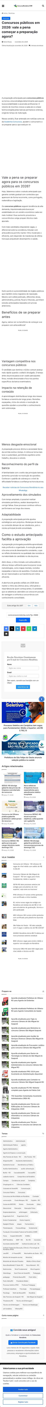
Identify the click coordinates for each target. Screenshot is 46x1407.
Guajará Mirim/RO (16, 1236)
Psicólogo (6, 1293)
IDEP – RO (19, 1240)
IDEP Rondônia (8, 1240)
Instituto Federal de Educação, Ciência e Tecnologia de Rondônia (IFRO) (21, 1248)
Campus (5, 1180)
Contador (36, 1196)
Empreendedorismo (9, 1212)
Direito (21, 1204)
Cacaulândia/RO (19, 1173)
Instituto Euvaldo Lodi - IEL (31, 1244)
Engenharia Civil (8, 1216)
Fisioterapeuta (8, 1228)
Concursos (21, 1192)
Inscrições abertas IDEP (11, 1244)
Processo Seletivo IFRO (11, 1285)
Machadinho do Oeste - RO (33, 1253)
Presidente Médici (22, 1281)
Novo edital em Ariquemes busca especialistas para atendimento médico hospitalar (32, 790)
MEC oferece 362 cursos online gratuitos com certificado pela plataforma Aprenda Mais (28, 917)
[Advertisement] (23, 73)
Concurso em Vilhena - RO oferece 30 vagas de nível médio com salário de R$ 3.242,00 (27, 866)
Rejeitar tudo (23, 1402)
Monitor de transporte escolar (12, 1257)
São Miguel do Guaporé (34, 1297)
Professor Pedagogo (28, 1285)
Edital (39, 1204)
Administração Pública (10, 1145)
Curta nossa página (10, 1315)
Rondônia (32, 1293)
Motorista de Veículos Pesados (13, 1261)
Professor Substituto (9, 1289)
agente (23, 1145)
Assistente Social (8, 1165)
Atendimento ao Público (25, 1165)
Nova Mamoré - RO (32, 1265)
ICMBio (27, 1236)
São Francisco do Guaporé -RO (13, 1297)
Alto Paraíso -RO (29, 1157)
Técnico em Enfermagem (11, 1305)
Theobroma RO (8, 1301)
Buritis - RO (7, 1173)
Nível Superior (35, 1269)
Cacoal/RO (31, 1173)
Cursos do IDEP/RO (9, 1204)
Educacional (7, 1208)
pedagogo (6, 1277)
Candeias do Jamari (18, 1180)
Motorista (29, 1257)
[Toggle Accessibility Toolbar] (41, 699)
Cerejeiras (31, 1180)
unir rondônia (7, 1309)
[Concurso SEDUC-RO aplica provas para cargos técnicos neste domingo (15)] (12, 833)
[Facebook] (6, 628)
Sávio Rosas (8, 42)
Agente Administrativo (10, 1149)
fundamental (33, 1228)
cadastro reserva (8, 1176)
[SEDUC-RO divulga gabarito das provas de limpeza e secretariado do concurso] (12, 777)
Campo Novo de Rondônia (26, 1176)
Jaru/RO (5, 1253)
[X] (12, 628)
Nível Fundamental (21, 1269)
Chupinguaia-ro (8, 1184)
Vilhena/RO (18, 1309)
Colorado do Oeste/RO (10, 1188)
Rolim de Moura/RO (19, 1293)
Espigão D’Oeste (8, 1224)
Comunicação (25, 1188)
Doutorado (30, 1204)
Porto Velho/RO (8, 1281)
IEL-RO (28, 1240)
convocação (7, 1200)
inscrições (37, 1240)
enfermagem (23, 1212)
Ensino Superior (25, 1220)
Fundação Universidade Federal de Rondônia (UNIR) (20, 1232)
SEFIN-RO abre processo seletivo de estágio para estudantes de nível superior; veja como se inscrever (26, 887)
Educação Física (29, 1208)
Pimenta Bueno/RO (19, 1277)
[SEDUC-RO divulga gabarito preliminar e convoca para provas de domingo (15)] (34, 833)
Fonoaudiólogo (21, 1228)
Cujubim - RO (35, 1200)
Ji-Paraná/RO (16, 1253)
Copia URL (23, 620)
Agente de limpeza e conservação (14, 1153)
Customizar (23, 1396)
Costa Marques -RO (21, 1200)
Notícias (12, 13)
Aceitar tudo (23, 1389)
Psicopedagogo (35, 1289)
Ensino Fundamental (9, 1220)
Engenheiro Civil (22, 1216)
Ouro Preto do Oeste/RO (22, 1273)
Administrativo (8, 1141)
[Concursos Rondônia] (23, 6)
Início (5, 13)
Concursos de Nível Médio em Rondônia (16, 1196)
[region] (23, 1386)
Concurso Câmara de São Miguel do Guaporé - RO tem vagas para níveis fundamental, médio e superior (26, 876)
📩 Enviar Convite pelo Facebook (23, 1342)
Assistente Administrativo (24, 1161)
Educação (18, 1208)
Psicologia (23, 1289)
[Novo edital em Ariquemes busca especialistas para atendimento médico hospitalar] (34, 777)
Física (5, 1236)
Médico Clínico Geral (33, 1261)
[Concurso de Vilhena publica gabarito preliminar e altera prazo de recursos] (12, 806)
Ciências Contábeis (23, 1184)
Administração (20, 1141)
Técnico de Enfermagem (24, 1301)
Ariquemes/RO (8, 1161)
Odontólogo (7, 1273)
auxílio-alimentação (27, 1169)
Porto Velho (32, 1277)
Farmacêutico (29, 1224)
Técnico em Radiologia (30, 1305)
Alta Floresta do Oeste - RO (12, 1157)
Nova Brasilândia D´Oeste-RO (13, 1265)
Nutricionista (7, 1269)
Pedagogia (36, 1273)
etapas (19, 1224)
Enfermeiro (34, 1212)
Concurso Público (9, 1192)
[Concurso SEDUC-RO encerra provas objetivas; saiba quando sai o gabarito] (34, 806)
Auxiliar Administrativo (10, 1169)
